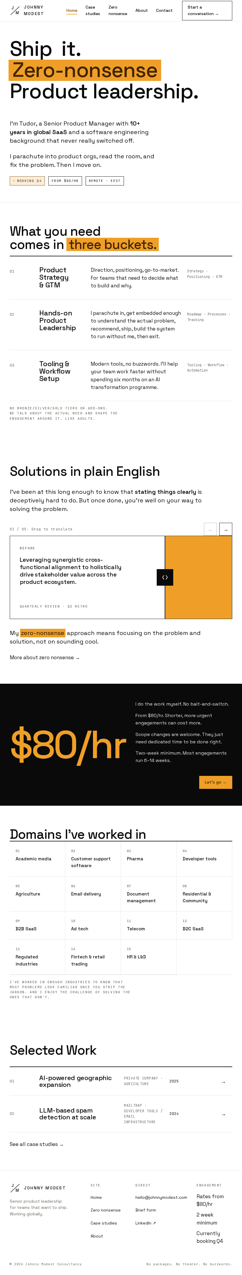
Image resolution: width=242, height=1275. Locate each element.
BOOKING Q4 (29, 181)
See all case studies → (37, 1144)
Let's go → (216, 782)
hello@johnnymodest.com (161, 1197)
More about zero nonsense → (45, 657)
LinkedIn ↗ (145, 1223)
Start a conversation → (203, 10)
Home (71, 10)
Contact (164, 10)
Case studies (93, 10)
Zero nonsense (118, 10)
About (141, 10)
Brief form (145, 1210)
